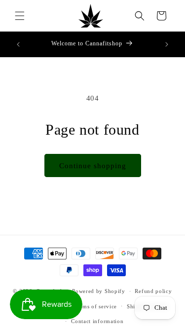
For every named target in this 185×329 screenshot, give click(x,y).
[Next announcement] (167, 44)
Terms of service (95, 306)
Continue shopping (92, 166)
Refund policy (153, 291)
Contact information (97, 321)
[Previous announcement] (18, 44)
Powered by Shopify (98, 291)
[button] (20, 16)
